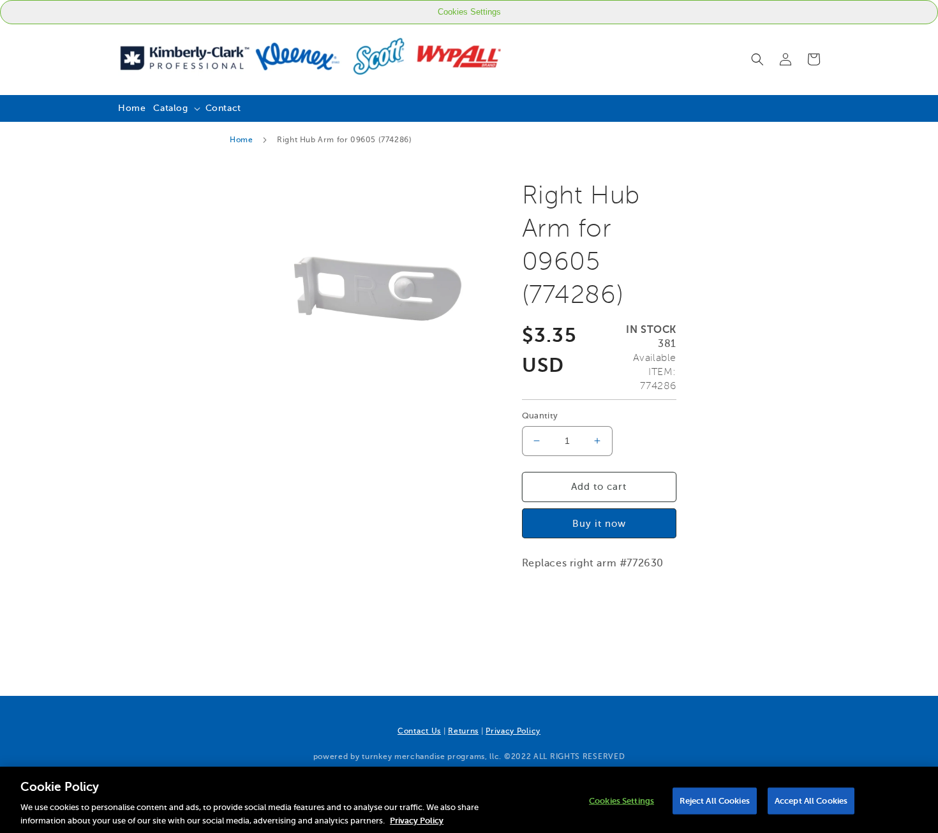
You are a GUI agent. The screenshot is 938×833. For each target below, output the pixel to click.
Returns (463, 730)
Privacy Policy (513, 730)
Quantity (540, 415)
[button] (757, 59)
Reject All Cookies (715, 801)
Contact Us (419, 730)
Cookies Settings (469, 12)
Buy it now (599, 524)
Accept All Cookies (811, 801)
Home (241, 139)
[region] (469, 800)
